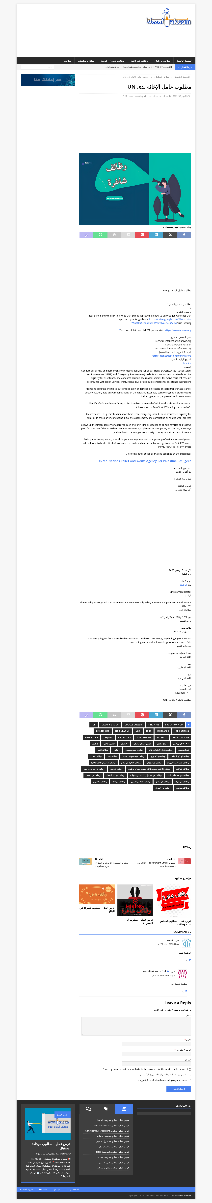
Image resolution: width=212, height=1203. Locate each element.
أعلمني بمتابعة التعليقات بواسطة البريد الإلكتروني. (163, 1074)
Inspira (187, 363)
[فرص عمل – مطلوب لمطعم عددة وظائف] (173, 900)
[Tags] (106, 1109)
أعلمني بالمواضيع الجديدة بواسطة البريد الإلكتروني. (162, 1080)
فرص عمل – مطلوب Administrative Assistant (107, 1130)
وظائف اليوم (103, 750)
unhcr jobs (91, 737)
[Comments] (88, 1109)
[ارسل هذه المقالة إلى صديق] (128, 235)
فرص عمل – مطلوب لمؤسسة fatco (112, 1151)
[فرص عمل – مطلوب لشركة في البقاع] (97, 894)
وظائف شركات (182, 768)
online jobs (102, 731)
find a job (153, 724)
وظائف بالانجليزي (158, 756)
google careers (133, 724)
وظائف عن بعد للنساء (115, 775)
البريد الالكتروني (183, 1049)
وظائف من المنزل (163, 787)
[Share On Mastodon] (86, 235)
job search (163, 731)
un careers (124, 737)
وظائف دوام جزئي (154, 762)
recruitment (143, 737)
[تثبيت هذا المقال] (142, 235)
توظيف (95, 743)
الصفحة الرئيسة (184, 60)
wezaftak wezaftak (158, 96)
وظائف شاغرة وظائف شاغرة (103, 762)
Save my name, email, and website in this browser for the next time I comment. (145, 1069)
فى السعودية (183, 750)
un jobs (108, 737)
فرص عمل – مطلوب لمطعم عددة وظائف (175, 922)
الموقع (188, 1059)
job (94, 724)
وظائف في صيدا (182, 781)
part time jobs (181, 737)
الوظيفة (183, 584)
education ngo (174, 724)
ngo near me (122, 731)
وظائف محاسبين (100, 781)
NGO (137, 731)
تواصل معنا (43, 1189)
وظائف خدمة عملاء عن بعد (178, 762)
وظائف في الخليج (139, 60)
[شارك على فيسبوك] (184, 235)
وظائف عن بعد (116, 768)
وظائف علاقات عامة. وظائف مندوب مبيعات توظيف (149, 768)
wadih (170, 940)
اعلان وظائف (162, 743)
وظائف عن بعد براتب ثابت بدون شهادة (146, 775)
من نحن (57, 1189)
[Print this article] (114, 235)
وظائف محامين (182, 787)
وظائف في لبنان (162, 60)
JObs (148, 731)
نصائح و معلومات (86, 60)
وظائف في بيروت (93, 775)
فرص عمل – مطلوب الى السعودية (139, 921)
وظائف (67, 60)
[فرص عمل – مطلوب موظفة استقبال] (48, 1124)
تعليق (188, 1015)
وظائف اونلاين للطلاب (180, 756)
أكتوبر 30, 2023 (180, 96)
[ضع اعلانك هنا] (48, 84)
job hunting (182, 731)
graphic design (110, 724)
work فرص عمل (181, 743)
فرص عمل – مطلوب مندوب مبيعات (113, 1136)
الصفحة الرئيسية (72, 1189)
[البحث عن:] (37, 67)
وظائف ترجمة (96, 756)
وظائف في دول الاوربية (112, 60)
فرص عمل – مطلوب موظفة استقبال (112, 1120)
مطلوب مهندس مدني (134, 750)
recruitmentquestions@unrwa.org (171, 355)
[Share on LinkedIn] (156, 235)
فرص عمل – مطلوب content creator (111, 1125)
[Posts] (124, 1109)
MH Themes (185, 1195)
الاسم (188, 1040)
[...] (62, 1176)
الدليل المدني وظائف (142, 743)
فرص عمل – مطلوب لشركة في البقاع (97, 909)
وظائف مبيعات (119, 781)
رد (187, 960)
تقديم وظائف (109, 743)
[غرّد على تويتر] (170, 235)
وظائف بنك (112, 756)
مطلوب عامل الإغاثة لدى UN (160, 750)
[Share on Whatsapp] (100, 235)
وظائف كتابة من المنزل (140, 781)
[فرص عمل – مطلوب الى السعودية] (135, 900)
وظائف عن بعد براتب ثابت (178, 775)
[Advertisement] (77, 30)
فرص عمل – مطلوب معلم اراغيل (114, 1146)
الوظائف (123, 743)
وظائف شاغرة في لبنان (131, 762)
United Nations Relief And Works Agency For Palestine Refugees (144, 461)
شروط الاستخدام (26, 1189)
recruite (162, 737)
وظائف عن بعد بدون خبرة (94, 768)
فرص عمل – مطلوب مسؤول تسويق (112, 1141)
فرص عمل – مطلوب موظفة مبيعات (113, 1157)
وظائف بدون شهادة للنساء (134, 756)
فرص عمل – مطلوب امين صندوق (114, 1162)
